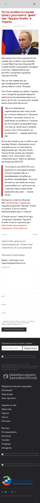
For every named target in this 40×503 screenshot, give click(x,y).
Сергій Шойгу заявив (15, 202)
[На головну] (15, 4)
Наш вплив (7, 394)
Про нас (6, 428)
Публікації (7, 390)
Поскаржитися (9, 432)
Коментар (6, 267)
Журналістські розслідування (16, 386)
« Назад (4, 234)
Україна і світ (19, 26)
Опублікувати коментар (14, 329)
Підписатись (30, 348)
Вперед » (35, 234)
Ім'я (3, 296)
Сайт (4, 313)
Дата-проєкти (8, 398)
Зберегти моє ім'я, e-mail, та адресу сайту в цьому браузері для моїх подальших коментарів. (18, 323)
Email (4, 304)
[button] (34, 4)
